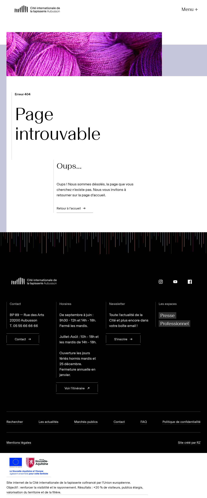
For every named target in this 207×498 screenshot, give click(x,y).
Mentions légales (18, 442)
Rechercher (14, 422)
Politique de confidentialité (182, 422)
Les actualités (48, 422)
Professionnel (174, 323)
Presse (167, 315)
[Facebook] (189, 281)
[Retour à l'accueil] (37, 9)
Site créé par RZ (189, 442)
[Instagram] (160, 281)
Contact (119, 422)
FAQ (143, 422)
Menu (187, 9)
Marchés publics (86, 422)
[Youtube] (175, 281)
